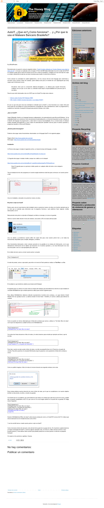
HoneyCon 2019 (66, 22)
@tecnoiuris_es (77, 245)
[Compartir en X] (20, 440)
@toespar (76, 247)
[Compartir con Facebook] (21, 440)
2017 (75, 98)
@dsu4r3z (76, 235)
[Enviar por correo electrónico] (17, 440)
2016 (75, 124)
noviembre (77, 114)
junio (76, 118)
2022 (75, 88)
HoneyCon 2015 (28, 22)
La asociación (20, 22)
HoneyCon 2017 (47, 22)
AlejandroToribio (77, 250)
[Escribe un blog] (18, 440)
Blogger (59, 504)
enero (76, 122)
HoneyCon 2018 (57, 22)
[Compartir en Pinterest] (23, 440)
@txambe (76, 249)
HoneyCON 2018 (77, 39)
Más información (89, 159)
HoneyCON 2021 (86, 22)
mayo (76, 120)
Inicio (39, 490)
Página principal (11, 22)
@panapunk (76, 242)
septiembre (77, 116)
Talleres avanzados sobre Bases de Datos (84, 110)
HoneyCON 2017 (77, 41)
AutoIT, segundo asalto (80, 105)
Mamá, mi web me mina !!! (80, 101)
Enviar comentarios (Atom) (19, 492)
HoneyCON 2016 (77, 42)
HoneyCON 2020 (76, 22)
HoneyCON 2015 (77, 44)
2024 (75, 86)
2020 (75, 92)
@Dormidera (76, 232)
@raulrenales (77, 244)
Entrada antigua (64, 490)
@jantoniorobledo (77, 240)
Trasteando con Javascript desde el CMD (84, 112)
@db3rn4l (76, 234)
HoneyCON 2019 (77, 37)
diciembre (77, 100)
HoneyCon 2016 (38, 22)
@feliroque (76, 239)
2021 (75, 90)
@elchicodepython (78, 237)
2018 (75, 96)
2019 (75, 94)
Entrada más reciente (12, 490)
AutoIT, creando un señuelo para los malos (84, 103)
